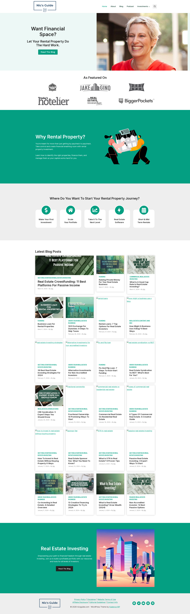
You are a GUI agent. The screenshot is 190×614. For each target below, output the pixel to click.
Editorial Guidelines (97, 602)
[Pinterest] (148, 603)
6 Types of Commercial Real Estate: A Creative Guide (140, 416)
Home (104, 6)
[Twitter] (139, 603)
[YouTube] (143, 603)
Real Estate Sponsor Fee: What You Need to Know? (79, 461)
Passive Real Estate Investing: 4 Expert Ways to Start (138, 461)
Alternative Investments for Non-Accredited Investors (79, 372)
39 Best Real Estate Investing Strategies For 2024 (49, 372)
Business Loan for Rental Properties (46, 325)
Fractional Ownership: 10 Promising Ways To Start (78, 416)
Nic (52, 288)
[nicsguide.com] (44, 6)
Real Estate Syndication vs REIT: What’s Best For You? (140, 372)
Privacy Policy (80, 599)
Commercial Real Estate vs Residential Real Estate (110, 416)
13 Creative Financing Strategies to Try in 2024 (78, 505)
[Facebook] (134, 603)
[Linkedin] (152, 603)
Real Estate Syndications (48, 409)
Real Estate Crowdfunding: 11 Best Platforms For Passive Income (62, 283)
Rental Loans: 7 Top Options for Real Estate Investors (110, 326)
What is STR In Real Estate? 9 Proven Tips (109, 459)
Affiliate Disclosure (80, 602)
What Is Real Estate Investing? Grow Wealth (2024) (110, 505)
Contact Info (112, 602)
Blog (121, 6)
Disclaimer (91, 599)
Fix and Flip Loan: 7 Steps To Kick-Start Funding (108, 370)
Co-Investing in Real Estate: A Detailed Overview (47, 505)
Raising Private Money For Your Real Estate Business (109, 282)
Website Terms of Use (107, 599)
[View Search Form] (155, 6)
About (113, 6)
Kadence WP (114, 607)
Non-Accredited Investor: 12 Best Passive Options (137, 505)
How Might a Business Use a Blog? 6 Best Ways (140, 328)
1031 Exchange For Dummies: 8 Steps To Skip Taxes (78, 328)
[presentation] (64, 265)
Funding (102, 276)
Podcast (130, 6)
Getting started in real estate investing (54, 278)
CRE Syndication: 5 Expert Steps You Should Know (47, 414)
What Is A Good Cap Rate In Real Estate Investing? (139, 284)
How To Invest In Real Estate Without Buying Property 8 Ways (48, 461)
